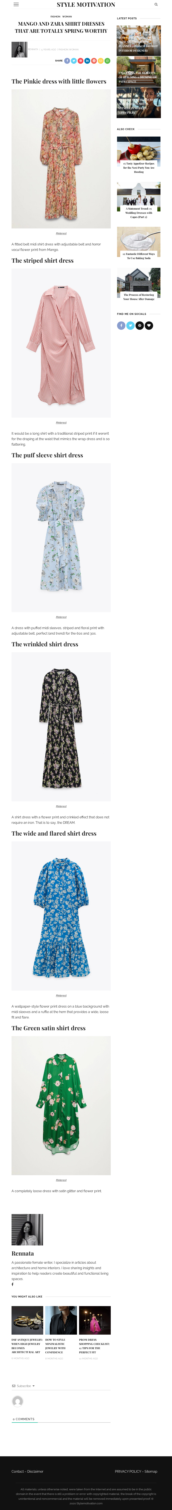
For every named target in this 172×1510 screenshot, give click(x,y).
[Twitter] (130, 325)
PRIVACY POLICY (128, 1471)
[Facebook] (12, 1284)
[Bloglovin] (149, 325)
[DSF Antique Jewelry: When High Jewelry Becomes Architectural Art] (27, 1320)
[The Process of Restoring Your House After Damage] (138, 282)
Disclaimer (35, 1471)
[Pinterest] (140, 325)
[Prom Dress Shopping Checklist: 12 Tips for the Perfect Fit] (95, 1320)
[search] (156, 4)
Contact (18, 1471)
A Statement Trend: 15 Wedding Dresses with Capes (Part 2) (138, 213)
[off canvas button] (16, 4)
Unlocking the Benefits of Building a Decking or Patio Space (138, 77)
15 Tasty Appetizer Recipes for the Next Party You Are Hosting (138, 167)
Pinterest (61, 233)
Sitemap (151, 1471)
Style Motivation (86, 4)
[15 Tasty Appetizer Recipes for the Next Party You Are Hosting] (138, 151)
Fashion (55, 16)
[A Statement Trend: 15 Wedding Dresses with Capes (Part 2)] (138, 196)
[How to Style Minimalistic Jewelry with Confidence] (61, 1320)
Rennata (33, 49)
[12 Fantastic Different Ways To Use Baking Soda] (138, 242)
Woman (67, 16)
